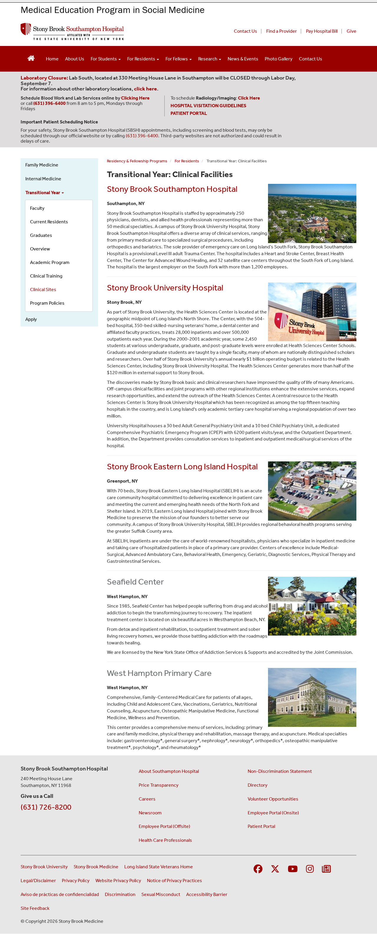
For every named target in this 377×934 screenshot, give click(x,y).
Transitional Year (43, 192)
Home (52, 59)
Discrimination (120, 894)
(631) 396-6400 (142, 135)
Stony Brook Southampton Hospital (172, 189)
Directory (257, 785)
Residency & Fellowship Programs (137, 161)
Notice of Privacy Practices (174, 880)
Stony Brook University (44, 866)
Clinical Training (46, 276)
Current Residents (49, 222)
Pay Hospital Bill (322, 31)
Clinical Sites (43, 289)
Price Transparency (158, 785)
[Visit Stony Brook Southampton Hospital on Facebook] (258, 869)
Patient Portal (261, 826)
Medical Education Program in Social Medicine (113, 9)
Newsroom (150, 813)
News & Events (243, 59)
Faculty (37, 208)
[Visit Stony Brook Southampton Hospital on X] (275, 869)
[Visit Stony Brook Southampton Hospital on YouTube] (293, 869)
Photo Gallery (278, 59)
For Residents (141, 59)
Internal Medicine (43, 178)
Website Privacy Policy (118, 880)
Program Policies (47, 303)
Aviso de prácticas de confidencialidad (60, 894)
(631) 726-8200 (46, 807)
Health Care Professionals (165, 840)
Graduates (41, 235)
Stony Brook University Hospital (165, 288)
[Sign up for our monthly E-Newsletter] (326, 869)
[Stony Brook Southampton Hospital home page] (117, 31)
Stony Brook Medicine (96, 866)
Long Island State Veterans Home (158, 866)
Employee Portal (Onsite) (273, 813)
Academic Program (50, 262)
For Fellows (177, 59)
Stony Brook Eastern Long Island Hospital (182, 466)
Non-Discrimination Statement (280, 771)
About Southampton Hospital (169, 771)
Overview (40, 249)
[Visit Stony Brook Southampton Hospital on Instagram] (310, 869)
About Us (74, 59)
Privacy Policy (76, 880)
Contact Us (245, 31)
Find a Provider (281, 31)
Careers (147, 799)
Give (351, 31)
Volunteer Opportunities (273, 799)
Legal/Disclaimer (38, 880)
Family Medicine (41, 165)
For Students (104, 59)
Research (208, 59)
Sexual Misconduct (160, 894)
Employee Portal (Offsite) (164, 826)
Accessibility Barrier (206, 894)
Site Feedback (35, 908)
